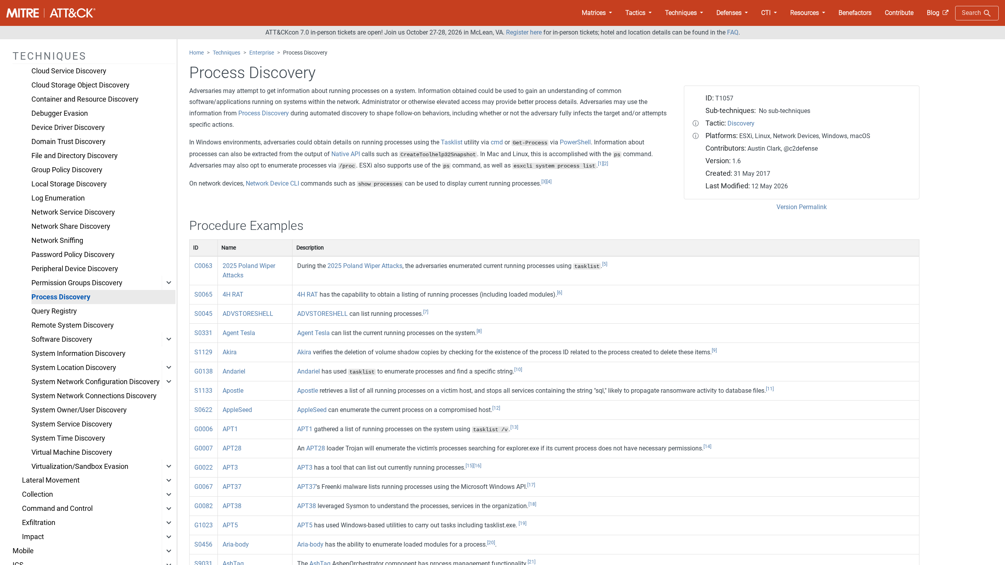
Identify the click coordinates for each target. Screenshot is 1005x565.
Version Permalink (802, 207)
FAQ (732, 32)
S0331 (203, 333)
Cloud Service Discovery (68, 71)
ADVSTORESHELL (248, 313)
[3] (543, 181)
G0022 (203, 467)
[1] (600, 163)
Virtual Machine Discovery (71, 452)
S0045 (203, 313)
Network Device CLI (272, 183)
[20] (491, 542)
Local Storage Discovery (69, 184)
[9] (714, 350)
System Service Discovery (71, 424)
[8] (479, 331)
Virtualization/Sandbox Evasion (79, 466)
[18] (532, 504)
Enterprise (261, 52)
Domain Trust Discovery (68, 142)
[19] (522, 523)
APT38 (232, 506)
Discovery (741, 123)
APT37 (232, 486)
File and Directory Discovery (74, 156)
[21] (531, 562)
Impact (33, 537)
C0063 (203, 266)
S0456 (203, 544)
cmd (497, 142)
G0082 (203, 506)
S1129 (203, 352)
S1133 (203, 390)
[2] (605, 163)
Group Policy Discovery (66, 170)
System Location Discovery (73, 368)
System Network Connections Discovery (94, 396)
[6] (559, 292)
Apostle (233, 390)
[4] (549, 181)
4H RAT (233, 294)
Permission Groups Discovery (76, 283)
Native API (345, 154)
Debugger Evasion (59, 113)
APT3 (230, 467)
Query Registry (54, 311)
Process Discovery (60, 297)
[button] (597, 13)
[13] (514, 427)
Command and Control (57, 508)
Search (972, 12)
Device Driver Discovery (68, 127)
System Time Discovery (68, 438)
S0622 (203, 410)
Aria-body (236, 544)
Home (196, 52)
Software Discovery (61, 339)
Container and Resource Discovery (85, 99)
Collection (37, 494)
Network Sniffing (57, 240)
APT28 (232, 448)
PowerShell (575, 142)
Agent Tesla (239, 333)
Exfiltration (38, 523)
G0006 (203, 429)
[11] (770, 389)
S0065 (203, 294)
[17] (531, 485)
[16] (477, 465)
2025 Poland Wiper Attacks (364, 266)
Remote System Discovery (72, 325)
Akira (230, 352)
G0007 (203, 448)
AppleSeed (237, 410)
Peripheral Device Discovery (74, 269)
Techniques (226, 52)
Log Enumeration (58, 198)
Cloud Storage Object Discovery (80, 85)
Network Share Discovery (70, 226)
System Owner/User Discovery (79, 410)
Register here (524, 32)
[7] (425, 312)
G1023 (203, 525)
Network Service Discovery (73, 212)
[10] (518, 369)
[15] (469, 465)
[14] (707, 446)
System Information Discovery (78, 353)
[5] (604, 264)
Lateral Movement (51, 480)
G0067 (203, 486)
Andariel (234, 371)
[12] (496, 408)
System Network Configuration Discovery (95, 382)
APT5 (230, 525)
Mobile (23, 551)
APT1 (230, 429)
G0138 (203, 371)
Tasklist (451, 142)
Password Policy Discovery (73, 255)
